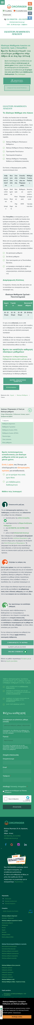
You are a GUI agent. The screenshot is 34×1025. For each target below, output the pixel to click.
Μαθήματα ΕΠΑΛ (6, 934)
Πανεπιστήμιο (6, 436)
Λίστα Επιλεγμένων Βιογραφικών (14, 543)
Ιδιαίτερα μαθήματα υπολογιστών (10, 953)
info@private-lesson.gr (21, 533)
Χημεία (3, 930)
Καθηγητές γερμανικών (7, 972)
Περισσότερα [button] (17, 1012)
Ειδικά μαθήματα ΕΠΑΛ (7, 937)
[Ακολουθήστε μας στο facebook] (29, 18)
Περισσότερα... (19, 882)
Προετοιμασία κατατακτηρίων (9, 946)
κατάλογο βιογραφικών (20, 538)
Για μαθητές (8, 11)
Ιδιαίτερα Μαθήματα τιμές (8, 979)
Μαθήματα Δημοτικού (8, 423)
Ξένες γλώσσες (6, 439)
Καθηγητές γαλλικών (7, 970)
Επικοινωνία (7, 15)
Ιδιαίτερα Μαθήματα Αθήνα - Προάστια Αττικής (13, 981)
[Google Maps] (12, 845)
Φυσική (4, 927)
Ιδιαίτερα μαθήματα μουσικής (9, 958)
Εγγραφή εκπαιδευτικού (11, 901)
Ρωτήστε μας (25, 658)
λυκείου (20, 920)
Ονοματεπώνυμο (9, 759)
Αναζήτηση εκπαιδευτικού (17, 81)
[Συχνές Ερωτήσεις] (30, 13)
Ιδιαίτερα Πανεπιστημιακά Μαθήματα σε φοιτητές (14, 944)
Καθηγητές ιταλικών (7, 974)
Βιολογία (4, 932)
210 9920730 (8, 836)
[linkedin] (25, 845)
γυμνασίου (14, 920)
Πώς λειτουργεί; (20, 74)
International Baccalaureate (8, 948)
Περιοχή (6, 736)
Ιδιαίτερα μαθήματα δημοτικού (9, 915)
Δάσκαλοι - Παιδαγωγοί (8, 918)
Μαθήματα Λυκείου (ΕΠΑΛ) (10, 433)
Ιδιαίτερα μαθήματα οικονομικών (10, 951)
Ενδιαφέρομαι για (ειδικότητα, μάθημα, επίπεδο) (15, 720)
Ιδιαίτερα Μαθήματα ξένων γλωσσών (11, 965)
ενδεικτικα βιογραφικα (17, 88)
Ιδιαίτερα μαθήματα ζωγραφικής (10, 955)
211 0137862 (24, 19)
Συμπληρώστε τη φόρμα (17, 642)
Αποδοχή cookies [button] (17, 1016)
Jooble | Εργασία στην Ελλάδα (10, 911)
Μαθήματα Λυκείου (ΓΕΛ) (9, 430)
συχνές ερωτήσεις (11, 661)
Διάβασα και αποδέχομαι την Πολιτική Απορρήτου (16, 791)
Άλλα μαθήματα (7, 442)
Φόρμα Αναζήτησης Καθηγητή (18, 380)
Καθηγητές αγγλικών (7, 967)
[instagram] (18, 845)
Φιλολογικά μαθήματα (7, 922)
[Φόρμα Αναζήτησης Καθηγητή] (30, 8)
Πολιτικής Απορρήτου (18, 787)
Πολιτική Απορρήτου (10, 903)
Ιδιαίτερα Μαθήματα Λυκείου (15, 107)
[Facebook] (5, 845)
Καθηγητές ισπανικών (7, 977)
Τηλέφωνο (7, 776)
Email (5, 767)
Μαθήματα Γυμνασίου (8, 427)
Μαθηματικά (5, 925)
